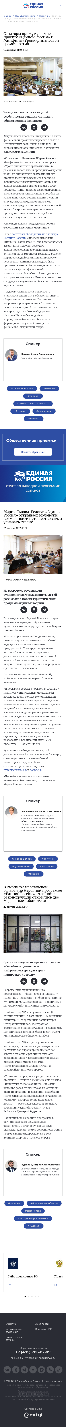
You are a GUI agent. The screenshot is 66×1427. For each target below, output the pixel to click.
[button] (25, 1296)
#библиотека (33, 1210)
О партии (11, 1324)
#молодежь (47, 866)
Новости (43, 16)
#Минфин (49, 388)
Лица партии (42, 1324)
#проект (33, 396)
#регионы (48, 858)
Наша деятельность (25, 16)
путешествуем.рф (15, 769)
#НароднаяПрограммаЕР (33, 1218)
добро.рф (36, 769)
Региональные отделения (14, 1330)
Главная (8, 16)
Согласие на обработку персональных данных (33, 1399)
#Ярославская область (44, 1203)
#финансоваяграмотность (33, 403)
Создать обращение (33, 452)
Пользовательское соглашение (33, 1391)
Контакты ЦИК (43, 1329)
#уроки (20, 411)
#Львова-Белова (22, 858)
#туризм (33, 874)
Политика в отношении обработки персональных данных (33, 1396)
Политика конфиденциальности (33, 1394)
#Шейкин (33, 418)
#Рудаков (33, 1226)
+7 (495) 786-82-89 (33, 1352)
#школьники (44, 411)
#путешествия (21, 866)
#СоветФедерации (22, 388)
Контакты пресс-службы (15, 1338)
